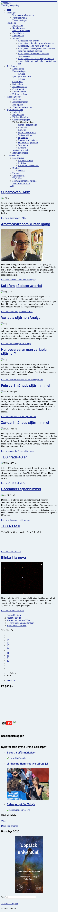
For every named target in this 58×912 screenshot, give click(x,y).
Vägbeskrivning (19, 18)
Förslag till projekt (20, 117)
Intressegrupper (13, 97)
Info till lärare (18, 114)
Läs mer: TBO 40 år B (11, 551)
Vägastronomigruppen (22, 107)
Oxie (3, 821)
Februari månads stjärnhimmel (25, 386)
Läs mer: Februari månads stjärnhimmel (18, 416)
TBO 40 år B (10, 526)
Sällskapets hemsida (21, 183)
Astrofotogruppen (20, 102)
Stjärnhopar (23, 137)
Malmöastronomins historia (24, 181)
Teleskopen (12, 66)
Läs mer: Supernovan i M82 (13, 218)
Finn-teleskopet (19, 71)
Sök (3, 897)
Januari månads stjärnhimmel (25, 423)
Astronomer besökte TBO (18, 620)
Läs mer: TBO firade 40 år (13, 483)
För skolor (11, 23)
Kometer (22, 130)
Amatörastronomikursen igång (25, 224)
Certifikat (22, 163)
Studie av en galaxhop (28, 142)
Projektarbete (18, 33)
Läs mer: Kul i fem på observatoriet (17, 311)
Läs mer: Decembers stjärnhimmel (16, 520)
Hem (9, 10)
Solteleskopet (18, 84)
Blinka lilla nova (13, 558)
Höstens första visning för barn (20, 623)
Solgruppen (17, 104)
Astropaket (17, 38)
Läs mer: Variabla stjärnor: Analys (16, 343)
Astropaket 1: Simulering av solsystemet (36, 43)
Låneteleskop (18, 69)
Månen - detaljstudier (27, 125)
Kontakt (10, 186)
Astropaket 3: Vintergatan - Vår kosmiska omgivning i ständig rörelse (36, 49)
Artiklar (21, 74)
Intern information (20, 153)
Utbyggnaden (18, 176)
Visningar (11, 12)
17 (8, 642)
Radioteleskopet (19, 86)
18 (8, 645)
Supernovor (23, 145)
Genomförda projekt (21, 119)
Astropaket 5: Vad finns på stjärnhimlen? (36, 58)
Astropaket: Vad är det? (28, 40)
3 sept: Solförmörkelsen (21, 752)
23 (8, 658)
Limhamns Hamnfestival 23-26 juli (28, 763)
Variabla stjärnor (25, 135)
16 (8, 640)
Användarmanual (20, 150)
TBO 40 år (17, 178)
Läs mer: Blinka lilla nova (12, 610)
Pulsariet (16, 173)
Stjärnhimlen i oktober (16, 625)
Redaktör (11, 680)
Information (17, 25)
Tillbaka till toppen (9, 903)
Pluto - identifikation (27, 132)
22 (8, 655)
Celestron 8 (17, 81)
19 (8, 648)
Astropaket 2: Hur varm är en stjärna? (34, 46)
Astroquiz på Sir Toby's (21, 804)
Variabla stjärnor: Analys (20, 318)
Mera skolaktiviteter (21, 30)
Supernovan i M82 (15, 192)
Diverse (21, 170)
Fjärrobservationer (15, 109)
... (7, 650)
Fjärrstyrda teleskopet (21, 76)
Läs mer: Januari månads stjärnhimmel (18, 451)
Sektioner (16, 99)
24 (8, 660)
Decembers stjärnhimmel (21, 489)
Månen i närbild (14, 618)
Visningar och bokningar (23, 15)
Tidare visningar (19, 20)
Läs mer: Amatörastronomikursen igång (18, 279)
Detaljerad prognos (9, 826)
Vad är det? (17, 112)
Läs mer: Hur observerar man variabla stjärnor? (22, 379)
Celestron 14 (18, 89)
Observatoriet (13, 155)
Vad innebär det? (25, 160)
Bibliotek (16, 168)
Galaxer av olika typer (28, 140)
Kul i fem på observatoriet (21, 286)
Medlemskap (18, 158)
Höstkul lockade (14, 615)
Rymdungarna (18, 28)
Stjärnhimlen (18, 35)
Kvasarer (22, 148)
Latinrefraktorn (19, 91)
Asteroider (22, 127)
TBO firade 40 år (14, 457)
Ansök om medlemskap (28, 165)
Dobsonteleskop (19, 94)
